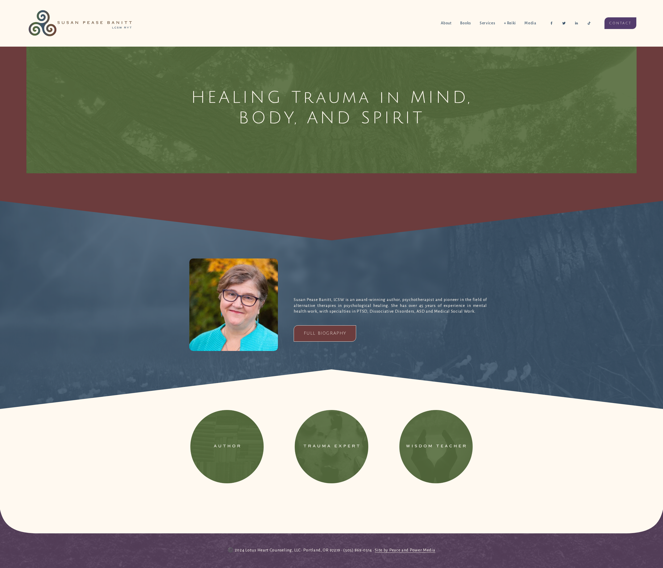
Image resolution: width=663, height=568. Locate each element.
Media (530, 23)
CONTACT (620, 23)
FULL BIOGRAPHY (325, 333)
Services (487, 23)
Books (465, 23)
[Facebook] (551, 23)
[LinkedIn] (576, 23)
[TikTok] (589, 23)
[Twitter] (564, 23)
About (446, 23)
